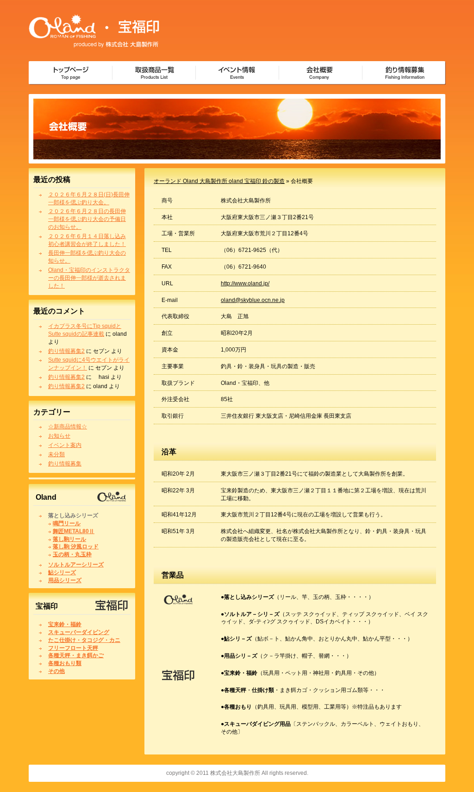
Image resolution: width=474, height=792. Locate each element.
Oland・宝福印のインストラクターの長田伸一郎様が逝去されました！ (89, 278)
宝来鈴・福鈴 (64, 624)
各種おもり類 (64, 663)
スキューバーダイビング (78, 632)
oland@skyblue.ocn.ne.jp (253, 300)
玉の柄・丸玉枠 (72, 554)
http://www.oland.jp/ (245, 283)
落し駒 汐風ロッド (76, 546)
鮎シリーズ (62, 572)
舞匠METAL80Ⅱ (73, 531)
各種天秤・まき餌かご (76, 655)
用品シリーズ (64, 580)
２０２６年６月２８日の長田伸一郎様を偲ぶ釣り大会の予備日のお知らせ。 (87, 219)
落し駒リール (69, 539)
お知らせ (59, 436)
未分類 (56, 454)
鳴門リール (67, 523)
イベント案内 (64, 445)
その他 (56, 671)
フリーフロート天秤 (73, 648)
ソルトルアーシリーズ (76, 564)
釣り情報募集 (64, 463)
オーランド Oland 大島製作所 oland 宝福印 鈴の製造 (219, 181)
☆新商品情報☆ (67, 426)
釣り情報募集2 (66, 351)
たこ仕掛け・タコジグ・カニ (84, 640)
